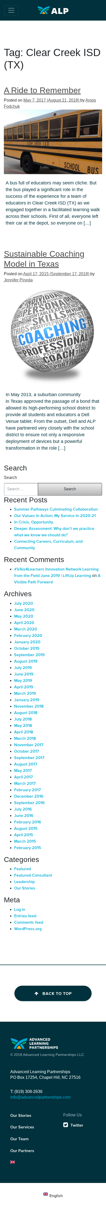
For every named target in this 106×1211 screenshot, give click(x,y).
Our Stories (24, 888)
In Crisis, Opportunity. (34, 522)
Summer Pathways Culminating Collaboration (56, 509)
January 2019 (26, 700)
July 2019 (23, 668)
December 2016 (28, 797)
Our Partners (22, 1151)
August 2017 (25, 764)
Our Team (19, 1139)
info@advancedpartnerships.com (40, 1097)
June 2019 (23, 674)
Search (10, 477)
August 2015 (26, 829)
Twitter (76, 1126)
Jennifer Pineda (18, 280)
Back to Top (57, 994)
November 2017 (28, 745)
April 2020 (24, 623)
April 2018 (23, 732)
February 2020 (28, 636)
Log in (19, 910)
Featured (22, 869)
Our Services (22, 1127)
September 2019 (29, 655)
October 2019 (26, 649)
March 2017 (25, 784)
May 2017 (23, 771)
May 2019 (23, 681)
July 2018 (23, 719)
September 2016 (29, 803)
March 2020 (25, 629)
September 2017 (29, 758)
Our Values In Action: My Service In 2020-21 (55, 516)
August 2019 (26, 662)
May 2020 (23, 617)
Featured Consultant (33, 876)
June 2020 (24, 610)
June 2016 (23, 816)
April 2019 (23, 687)
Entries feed (25, 916)
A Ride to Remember (42, 90)
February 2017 (27, 790)
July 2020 (23, 604)
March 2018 (25, 739)
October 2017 (26, 752)
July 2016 (23, 809)
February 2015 (27, 848)
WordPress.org (28, 929)
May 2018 (23, 726)
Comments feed (28, 923)
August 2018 (26, 713)
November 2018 (29, 707)
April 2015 (23, 835)
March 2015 (25, 842)
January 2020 (27, 642)
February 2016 (27, 822)
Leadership (24, 882)
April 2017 (23, 777)
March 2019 (25, 694)
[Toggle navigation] (11, 10)
